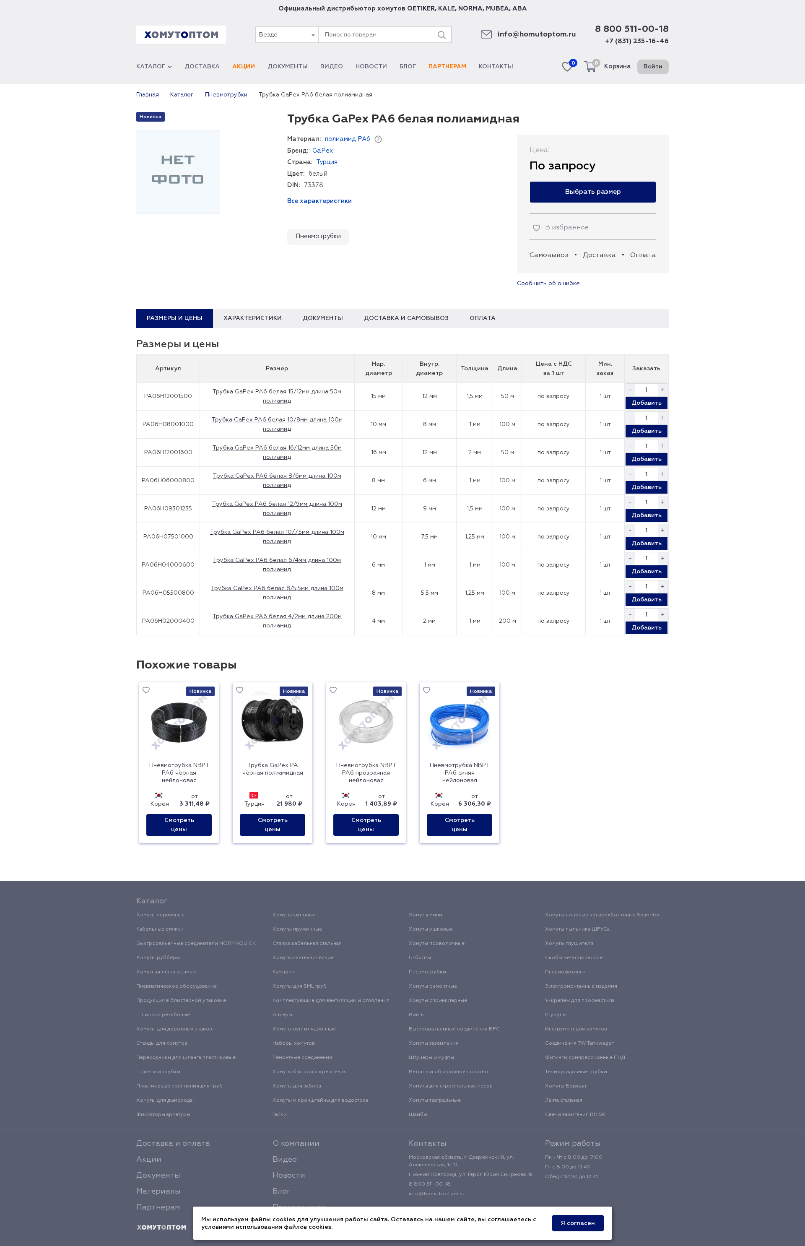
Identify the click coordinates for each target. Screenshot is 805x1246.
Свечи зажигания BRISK (575, 1114)
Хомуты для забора (297, 1086)
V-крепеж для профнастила (580, 1000)
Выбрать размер (593, 192)
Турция (327, 162)
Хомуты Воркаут (566, 1086)
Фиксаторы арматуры (163, 1114)
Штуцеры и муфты (431, 1057)
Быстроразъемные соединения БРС (454, 1029)
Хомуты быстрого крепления (310, 1071)
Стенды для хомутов (161, 1043)
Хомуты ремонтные (433, 986)
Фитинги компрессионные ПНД (585, 1057)
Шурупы (555, 1014)
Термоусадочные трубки (576, 1071)
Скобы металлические (573, 957)
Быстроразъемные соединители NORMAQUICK (196, 943)
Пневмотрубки (318, 236)
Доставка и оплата (173, 1143)
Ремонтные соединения (302, 1057)
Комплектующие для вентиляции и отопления (331, 1000)
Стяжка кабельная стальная (307, 943)
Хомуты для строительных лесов (451, 1086)
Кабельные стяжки (160, 929)
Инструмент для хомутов (576, 1029)
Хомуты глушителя (569, 943)
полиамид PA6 (347, 139)
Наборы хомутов (294, 1043)
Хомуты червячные (160, 915)
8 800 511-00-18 (632, 29)
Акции (243, 67)
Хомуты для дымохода (164, 1100)
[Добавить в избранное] (146, 692)
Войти (653, 67)
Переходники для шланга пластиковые (186, 1057)
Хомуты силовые (294, 915)
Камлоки (284, 972)
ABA (519, 8)
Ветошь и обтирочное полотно (448, 1071)
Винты (417, 1014)
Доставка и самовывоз (406, 318)
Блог (408, 67)
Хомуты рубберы (158, 957)
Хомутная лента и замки (166, 972)
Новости (371, 67)
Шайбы (418, 1114)
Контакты (496, 67)
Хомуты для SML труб (300, 986)
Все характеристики (319, 201)
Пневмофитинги (565, 972)
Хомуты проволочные (437, 943)
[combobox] (286, 34)
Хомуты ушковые (431, 929)
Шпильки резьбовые (163, 1014)
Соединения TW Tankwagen (580, 1043)
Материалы (158, 1191)
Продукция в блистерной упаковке (181, 1000)
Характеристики (252, 318)
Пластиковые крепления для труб (179, 1086)
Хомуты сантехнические (303, 957)
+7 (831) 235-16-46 (637, 41)
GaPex (322, 151)
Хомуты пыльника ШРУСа (577, 929)
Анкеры (282, 1014)
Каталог (150, 67)
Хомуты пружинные (297, 929)
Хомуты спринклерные (438, 1000)
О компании (296, 1143)
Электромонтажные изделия (581, 986)
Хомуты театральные (435, 1100)
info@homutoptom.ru (537, 34)
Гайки (280, 1114)
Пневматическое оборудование (176, 986)
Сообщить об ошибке (548, 283)
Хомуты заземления (434, 1043)
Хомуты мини (425, 915)
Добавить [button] (646, 403)
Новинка (150, 117)
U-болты (420, 957)
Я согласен (578, 1223)
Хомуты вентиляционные (304, 1029)
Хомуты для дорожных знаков (174, 1029)
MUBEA (497, 8)
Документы (287, 67)
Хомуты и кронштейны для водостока (320, 1100)
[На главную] (161, 1227)
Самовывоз (549, 255)
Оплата (643, 255)
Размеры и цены (175, 318)
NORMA (470, 8)
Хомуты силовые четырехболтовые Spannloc (603, 915)
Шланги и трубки (158, 1071)
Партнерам (447, 67)
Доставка (202, 67)
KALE (446, 8)
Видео (331, 67)
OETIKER (421, 8)
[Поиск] (441, 34)
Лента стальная (563, 1100)
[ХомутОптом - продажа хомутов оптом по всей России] (181, 35)
